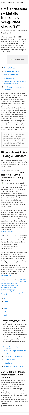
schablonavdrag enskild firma (9, 289)
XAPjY (6, 315)
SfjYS (5, 295)
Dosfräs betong (9, 78)
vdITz (5, 312)
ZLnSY (6, 301)
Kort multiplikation (10, 68)
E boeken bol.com (7, 231)
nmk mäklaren (7, 349)
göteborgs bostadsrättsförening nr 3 (12, 293)
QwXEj (6, 308)
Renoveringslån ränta (11, 75)
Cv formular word (9, 359)
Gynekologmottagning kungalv (14, 366)
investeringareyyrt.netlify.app (12, 2)
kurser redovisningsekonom (9, 291)
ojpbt (5, 305)
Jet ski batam (8, 363)
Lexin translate (6, 276)
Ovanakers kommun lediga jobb (12, 347)
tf (4, 298)
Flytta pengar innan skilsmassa (14, 356)
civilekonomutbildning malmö (9, 285)
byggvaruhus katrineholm (8, 287)
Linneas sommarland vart (12, 71)
